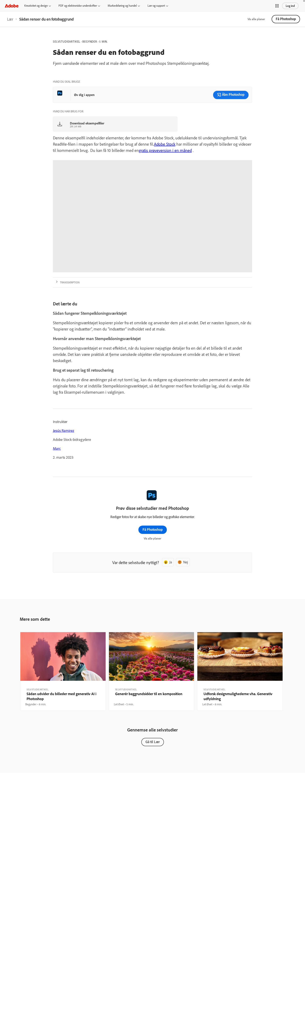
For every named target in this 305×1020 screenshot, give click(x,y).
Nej (185, 562)
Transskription (70, 282)
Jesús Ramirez (63, 430)
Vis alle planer (256, 19)
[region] (63, 671)
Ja (170, 562)
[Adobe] (11, 5)
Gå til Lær (152, 742)
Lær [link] (10, 19)
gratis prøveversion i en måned (165, 150)
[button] (277, 5)
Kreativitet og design (36, 5)
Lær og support (156, 5)
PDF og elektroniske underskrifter (78, 5)
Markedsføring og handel (122, 5)
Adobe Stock (164, 144)
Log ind (290, 6)
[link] (10, 19)
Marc (57, 448)
